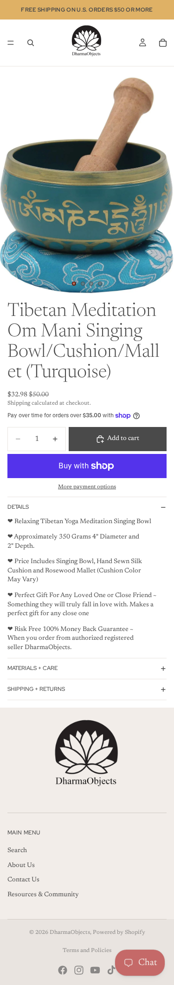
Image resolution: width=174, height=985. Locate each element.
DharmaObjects (70, 932)
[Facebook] (62, 970)
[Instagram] (78, 970)
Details (18, 507)
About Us (21, 865)
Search (17, 850)
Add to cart (123, 438)
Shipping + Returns (36, 689)
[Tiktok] (111, 970)
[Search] (30, 43)
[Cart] (163, 43)
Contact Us (23, 880)
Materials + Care (32, 668)
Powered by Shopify (119, 932)
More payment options (87, 487)
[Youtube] (95, 970)
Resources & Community (43, 895)
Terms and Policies (87, 950)
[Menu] (10, 42)
